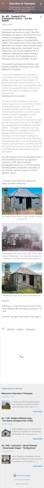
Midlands (20, 330)
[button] (41, 17)
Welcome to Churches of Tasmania (17, 393)
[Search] (41, 4)
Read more (37, 412)
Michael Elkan (26, 479)
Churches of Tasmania (22, 3)
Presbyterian (30, 330)
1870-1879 (10, 330)
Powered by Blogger (23, 476)
